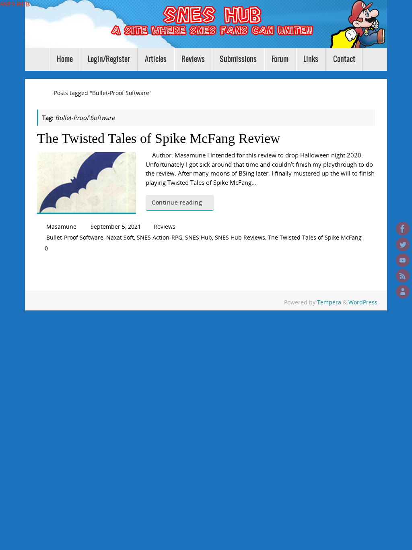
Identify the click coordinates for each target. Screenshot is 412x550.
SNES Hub (198, 237)
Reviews (164, 226)
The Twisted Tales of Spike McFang (315, 237)
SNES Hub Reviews (240, 237)
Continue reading (177, 202)
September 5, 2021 (116, 226)
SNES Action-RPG (159, 237)
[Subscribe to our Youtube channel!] (403, 260)
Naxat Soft (120, 237)
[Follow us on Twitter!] (403, 244)
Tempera (329, 302)
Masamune (61, 226)
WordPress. (363, 302)
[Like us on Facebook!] (403, 229)
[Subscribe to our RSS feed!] (403, 276)
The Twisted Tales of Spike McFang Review (158, 138)
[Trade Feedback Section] (403, 291)
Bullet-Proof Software (74, 237)
